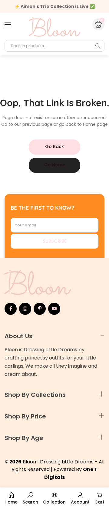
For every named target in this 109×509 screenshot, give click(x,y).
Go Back (54, 146)
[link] (30, 498)
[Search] (97, 46)
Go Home (54, 165)
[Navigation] (8, 24)
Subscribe (55, 241)
